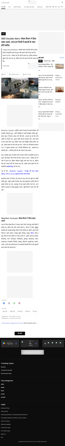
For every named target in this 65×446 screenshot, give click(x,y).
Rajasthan (14, 323)
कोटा (3, 34)
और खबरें (20, 333)
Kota (20, 323)
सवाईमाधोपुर (9, 167)
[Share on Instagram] (19, 303)
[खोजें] (62, 2)
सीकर (32, 233)
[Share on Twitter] (9, 303)
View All (62, 57)
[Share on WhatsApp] (14, 303)
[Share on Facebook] (4, 303)
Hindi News (6, 323)
